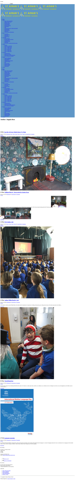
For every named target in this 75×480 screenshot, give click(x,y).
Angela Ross (28, 134)
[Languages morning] (17, 435)
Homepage (8, 194)
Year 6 (24, 134)
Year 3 (16, 134)
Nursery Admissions (5, 471)
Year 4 (19, 134)
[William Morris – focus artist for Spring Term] (36, 190)
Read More (2, 136)
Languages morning (9, 438)
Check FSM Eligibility (6, 473)
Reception (8, 134)
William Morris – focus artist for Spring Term (17, 192)
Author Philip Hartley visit (12, 300)
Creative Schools (10, 478)
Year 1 (11, 134)
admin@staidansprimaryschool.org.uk (9, 455)
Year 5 (21, 134)
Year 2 (14, 134)
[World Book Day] (27, 378)
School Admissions (5, 472)
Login (14, 478)
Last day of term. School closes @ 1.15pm (15, 132)
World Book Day (9, 381)
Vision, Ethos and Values (6, 470)
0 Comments (32, 134)
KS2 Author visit (9, 222)
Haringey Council (5, 474)
